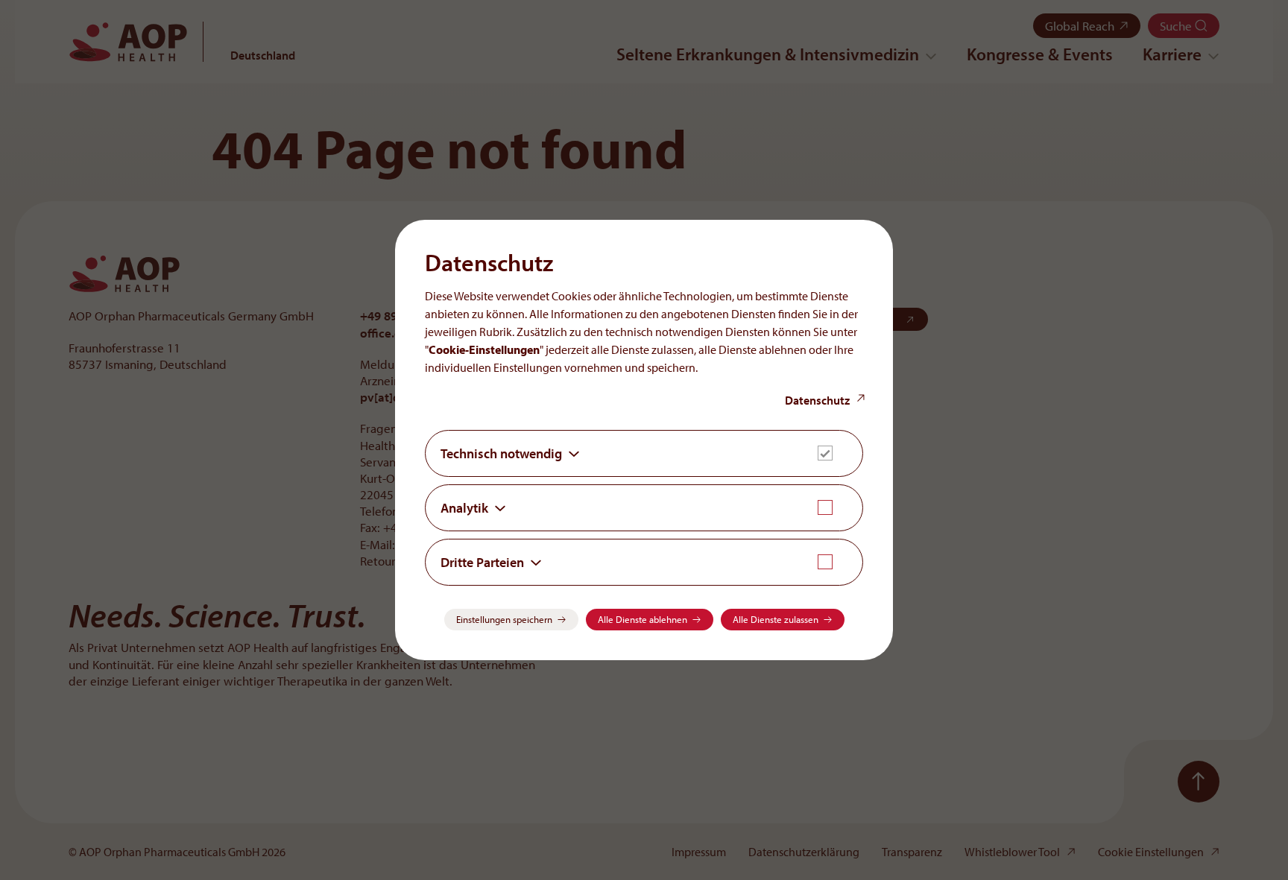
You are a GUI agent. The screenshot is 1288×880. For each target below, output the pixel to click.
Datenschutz (817, 400)
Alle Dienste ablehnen (642, 619)
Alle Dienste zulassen (775, 619)
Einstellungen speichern (504, 619)
